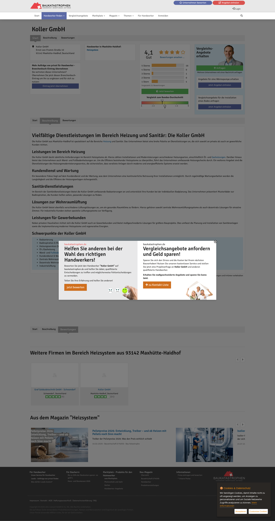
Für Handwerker (146, 15)
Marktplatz (98, 15)
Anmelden (163, 15)
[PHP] (50, 5)
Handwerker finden (53, 15)
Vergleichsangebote (78, 15)
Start (36, 15)
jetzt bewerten (75, 287)
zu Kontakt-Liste (158, 285)
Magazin (113, 15)
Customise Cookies (258, 511)
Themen (128, 15)
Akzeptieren (240, 511)
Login (238, 8)
